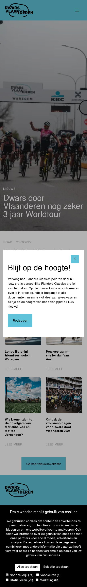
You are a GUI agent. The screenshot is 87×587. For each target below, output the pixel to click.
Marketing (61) (49, 580)
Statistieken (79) (21, 580)
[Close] (75, 259)
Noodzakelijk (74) (21, 575)
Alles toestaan (27, 567)
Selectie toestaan (56, 567)
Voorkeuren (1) (49, 575)
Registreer (20, 320)
